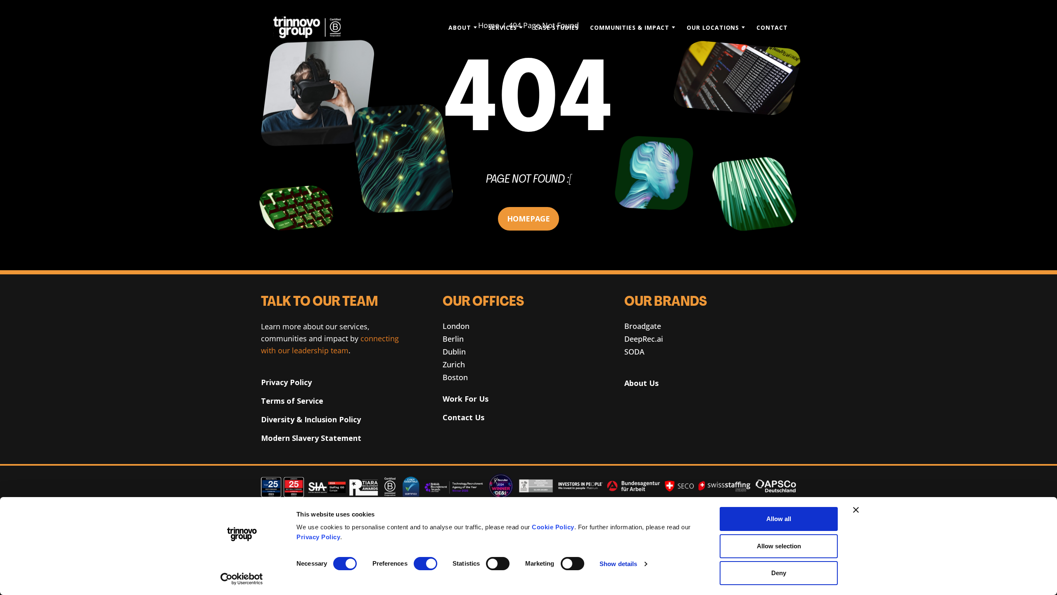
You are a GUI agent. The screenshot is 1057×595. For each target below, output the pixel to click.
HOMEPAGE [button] (528, 219)
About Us (641, 383)
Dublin (454, 352)
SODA (634, 352)
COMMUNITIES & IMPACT (629, 27)
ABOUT (459, 27)
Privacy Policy (318, 536)
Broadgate (642, 326)
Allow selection (779, 546)
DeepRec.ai (643, 339)
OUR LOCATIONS (713, 27)
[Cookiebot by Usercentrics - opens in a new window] (242, 579)
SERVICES (502, 27)
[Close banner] (856, 510)
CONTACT (772, 27)
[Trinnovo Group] (311, 27)
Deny (778, 572)
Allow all (778, 518)
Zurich (454, 364)
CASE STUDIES (556, 27)
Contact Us (463, 417)
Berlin (453, 339)
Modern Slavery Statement (311, 438)
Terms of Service (292, 401)
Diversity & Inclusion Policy (311, 419)
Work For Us (465, 399)
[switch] (425, 563)
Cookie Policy (553, 527)
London (456, 326)
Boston (455, 377)
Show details (618, 563)
